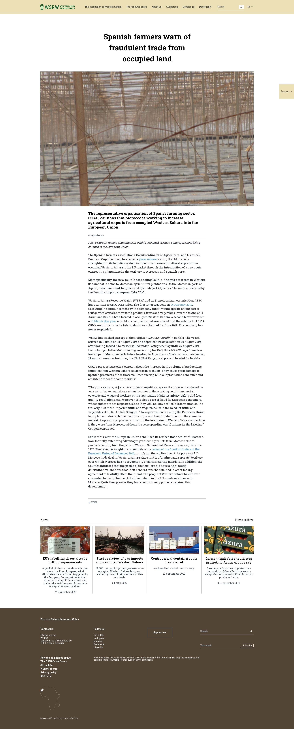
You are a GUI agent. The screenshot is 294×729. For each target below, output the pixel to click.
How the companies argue (55, 657)
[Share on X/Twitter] (92, 502)
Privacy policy (48, 672)
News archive (244, 520)
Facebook (99, 644)
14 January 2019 (181, 304)
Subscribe (247, 645)
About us (156, 6)
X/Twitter (99, 635)
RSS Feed (45, 676)
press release (148, 259)
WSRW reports (48, 668)
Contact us (188, 6)
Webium (74, 718)
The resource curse (136, 6)
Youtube (98, 641)
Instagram (99, 638)
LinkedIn (98, 647)
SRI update (46, 665)
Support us (286, 91)
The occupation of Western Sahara (103, 6)
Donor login (205, 6)
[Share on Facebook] (89, 502)
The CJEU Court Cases (53, 661)
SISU (51, 718)
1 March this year (104, 321)
